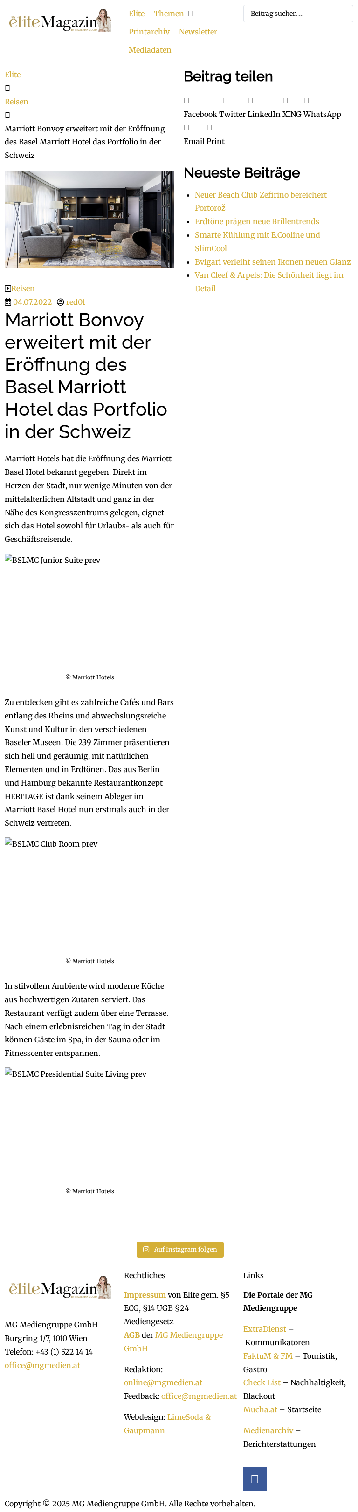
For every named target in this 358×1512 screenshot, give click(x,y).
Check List (262, 1382)
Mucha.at (260, 1409)
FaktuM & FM (268, 1356)
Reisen (16, 101)
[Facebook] (255, 1479)
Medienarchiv (268, 1430)
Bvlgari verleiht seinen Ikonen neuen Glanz (273, 262)
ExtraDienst (264, 1329)
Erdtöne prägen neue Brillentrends (257, 221)
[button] (174, 14)
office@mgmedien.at (42, 1365)
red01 (75, 302)
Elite (13, 74)
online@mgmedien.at (163, 1382)
